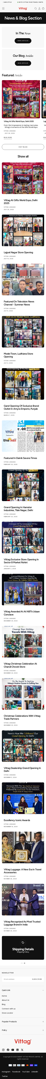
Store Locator (7, 1013)
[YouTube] (12, 1049)
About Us (5, 1000)
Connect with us (8, 1009)
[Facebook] (8, 1049)
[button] (3, 8)
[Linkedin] (17, 1049)
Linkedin (34, 1072)
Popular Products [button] (9, 1021)
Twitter (5, 1076)
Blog (3, 1004)
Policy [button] (4, 1030)
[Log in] (39, 8)
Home (4, 996)
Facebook (16, 1072)
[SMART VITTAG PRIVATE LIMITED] (23, 1041)
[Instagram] (3, 1049)
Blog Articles (23, 63)
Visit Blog (23, 147)
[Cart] (43, 8)
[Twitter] (22, 1049)
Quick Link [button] (6, 990)
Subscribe (37, 979)
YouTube (26, 1072)
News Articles (23, 41)
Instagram (6, 1072)
